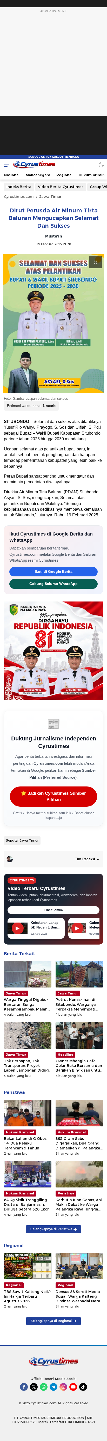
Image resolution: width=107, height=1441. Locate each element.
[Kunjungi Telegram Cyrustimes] (53, 1387)
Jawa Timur (50, 196)
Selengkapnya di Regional (51, 1321)
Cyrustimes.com (19, 196)
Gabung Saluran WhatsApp (53, 584)
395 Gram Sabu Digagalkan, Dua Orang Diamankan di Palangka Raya (78, 1145)
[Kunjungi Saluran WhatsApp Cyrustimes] (44, 1387)
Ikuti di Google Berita (53, 572)
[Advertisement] (53, 86)
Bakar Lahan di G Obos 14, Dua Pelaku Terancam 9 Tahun (25, 1143)
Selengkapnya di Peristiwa (51, 1229)
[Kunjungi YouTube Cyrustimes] (73, 1387)
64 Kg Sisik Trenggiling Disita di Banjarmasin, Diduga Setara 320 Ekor (26, 1205)
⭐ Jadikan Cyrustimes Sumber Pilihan (53, 796)
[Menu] (5, 164)
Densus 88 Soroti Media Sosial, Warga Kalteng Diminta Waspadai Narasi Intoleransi (79, 1298)
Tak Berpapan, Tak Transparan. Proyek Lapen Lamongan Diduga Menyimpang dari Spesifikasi (27, 1070)
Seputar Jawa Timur (22, 840)
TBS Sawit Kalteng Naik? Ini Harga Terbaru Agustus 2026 (27, 1296)
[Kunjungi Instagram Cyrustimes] (63, 1387)
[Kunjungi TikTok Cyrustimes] (83, 1387)
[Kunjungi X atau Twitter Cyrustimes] (34, 1387)
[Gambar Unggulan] (53, 323)
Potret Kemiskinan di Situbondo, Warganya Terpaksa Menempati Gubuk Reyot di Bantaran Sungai (79, 1009)
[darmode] (101, 164)
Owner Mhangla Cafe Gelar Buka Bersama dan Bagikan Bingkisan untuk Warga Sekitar (79, 1068)
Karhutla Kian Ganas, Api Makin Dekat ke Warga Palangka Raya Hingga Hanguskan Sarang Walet (79, 1209)
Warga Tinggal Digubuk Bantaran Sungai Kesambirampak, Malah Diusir (26, 1006)
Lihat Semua (53, 910)
